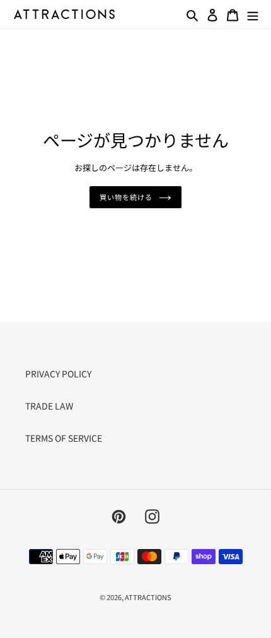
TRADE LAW (49, 405)
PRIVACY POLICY (58, 373)
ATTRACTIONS (148, 597)
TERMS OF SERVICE (63, 438)
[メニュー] (253, 14)
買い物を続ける (126, 197)
